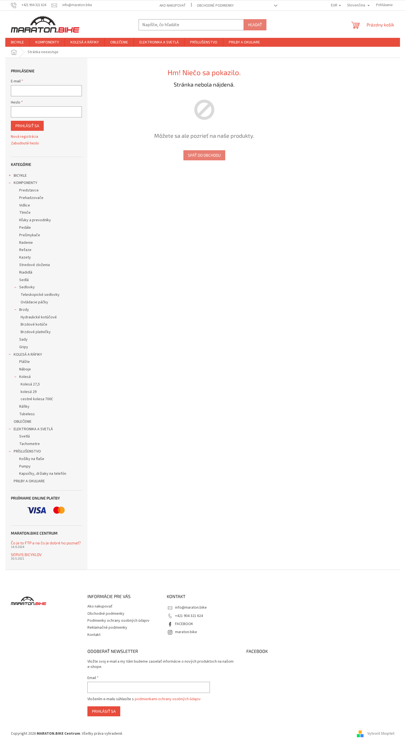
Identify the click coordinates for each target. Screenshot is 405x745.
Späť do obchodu (204, 155)
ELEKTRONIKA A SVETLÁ (33, 429)
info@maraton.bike (191, 607)
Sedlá (24, 280)
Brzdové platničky (36, 332)
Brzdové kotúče (34, 324)
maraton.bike (186, 632)
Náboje (25, 369)
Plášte (24, 362)
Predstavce (29, 190)
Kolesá (25, 377)
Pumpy (25, 466)
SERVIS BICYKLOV (26, 554)
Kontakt (93, 635)
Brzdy (24, 310)
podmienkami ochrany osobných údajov (168, 699)
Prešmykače (29, 235)
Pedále (25, 227)
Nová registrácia (24, 136)
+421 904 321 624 (189, 616)
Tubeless (27, 414)
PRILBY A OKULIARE (29, 481)
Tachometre (29, 444)
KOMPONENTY (25, 183)
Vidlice (24, 205)
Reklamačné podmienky (107, 627)
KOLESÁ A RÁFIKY (28, 354)
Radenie (26, 242)
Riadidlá (25, 272)
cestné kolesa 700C (37, 399)
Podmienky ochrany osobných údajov (118, 620)
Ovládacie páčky (34, 302)
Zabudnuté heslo (25, 143)
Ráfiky (24, 406)
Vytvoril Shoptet (380, 733)
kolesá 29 (28, 392)
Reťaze (25, 250)
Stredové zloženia (34, 265)
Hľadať (255, 24)
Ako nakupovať (172, 5)
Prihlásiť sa (27, 125)
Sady (23, 339)
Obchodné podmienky (215, 5)
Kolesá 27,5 (30, 384)
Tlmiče (25, 212)
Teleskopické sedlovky (40, 294)
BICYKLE (20, 175)
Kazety (25, 257)
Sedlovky (27, 287)
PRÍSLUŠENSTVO (27, 451)
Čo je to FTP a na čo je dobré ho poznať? (46, 543)
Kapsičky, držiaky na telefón (42, 473)
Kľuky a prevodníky (35, 220)
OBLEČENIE (22, 421)
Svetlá (24, 436)
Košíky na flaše (31, 459)
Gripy (23, 347)
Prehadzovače (31, 198)
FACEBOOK (184, 624)
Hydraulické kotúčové (39, 317)
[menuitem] (17, 42)
